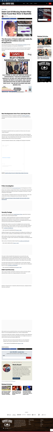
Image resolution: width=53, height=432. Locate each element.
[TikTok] (41, 80)
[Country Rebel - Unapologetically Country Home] (8, 3)
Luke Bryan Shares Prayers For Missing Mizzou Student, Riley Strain (16, 173)
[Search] (47, 3)
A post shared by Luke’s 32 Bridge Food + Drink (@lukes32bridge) (13, 170)
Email (4, 355)
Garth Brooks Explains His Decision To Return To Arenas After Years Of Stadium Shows (27, 393)
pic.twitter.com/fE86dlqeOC (8, 228)
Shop (50, 3)
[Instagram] (45, 80)
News (27, 3)
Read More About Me (16, 378)
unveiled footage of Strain (17, 214)
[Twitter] (47, 80)
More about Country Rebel (44, 77)
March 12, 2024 (18, 230)
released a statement (25, 115)
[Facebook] (39, 80)
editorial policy (13, 381)
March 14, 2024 (18, 267)
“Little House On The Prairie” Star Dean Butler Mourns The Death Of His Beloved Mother (44, 46)
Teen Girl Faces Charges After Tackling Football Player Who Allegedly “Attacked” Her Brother (6, 393)
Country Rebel (31, 420)
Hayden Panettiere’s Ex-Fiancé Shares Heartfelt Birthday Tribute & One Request (16, 393)
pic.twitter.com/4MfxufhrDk (12, 265)
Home (24, 3)
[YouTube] (43, 80)
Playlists (35, 3)
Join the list (28, 357)
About (41, 421)
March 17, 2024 (20, 343)
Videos (31, 3)
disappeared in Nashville (22, 44)
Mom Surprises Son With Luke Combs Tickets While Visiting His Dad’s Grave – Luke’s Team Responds (44, 57)
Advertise (41, 424)
